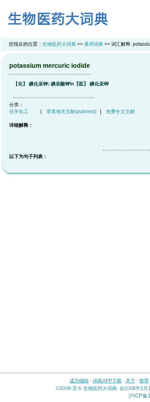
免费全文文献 (120, 111)
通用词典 (93, 44)
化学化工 (18, 111)
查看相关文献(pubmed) (71, 111)
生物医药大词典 (59, 44)
